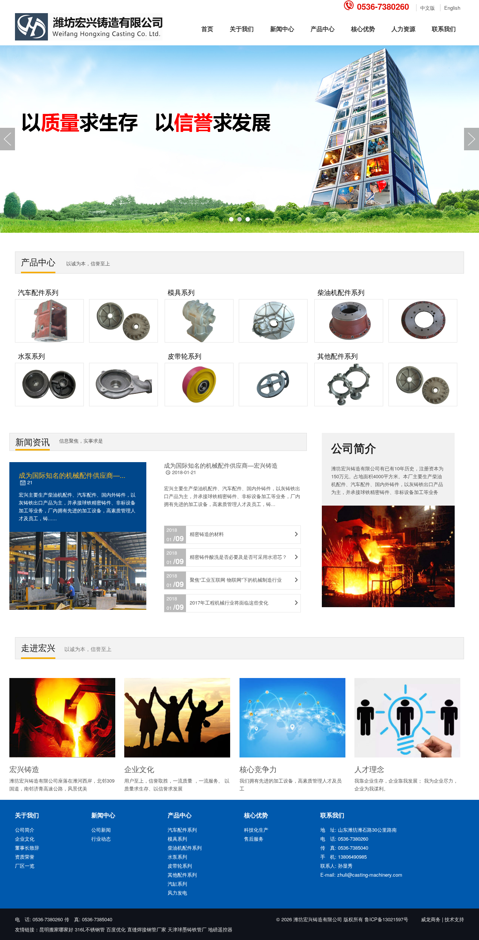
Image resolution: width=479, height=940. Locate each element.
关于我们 (242, 28)
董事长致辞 (27, 847)
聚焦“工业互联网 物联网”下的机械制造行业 (236, 579)
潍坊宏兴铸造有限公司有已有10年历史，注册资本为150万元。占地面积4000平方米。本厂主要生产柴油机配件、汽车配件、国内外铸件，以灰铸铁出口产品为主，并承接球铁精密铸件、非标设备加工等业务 (387, 480)
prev (7, 139)
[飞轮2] (125, 340)
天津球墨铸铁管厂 (187, 929)
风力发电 (177, 892)
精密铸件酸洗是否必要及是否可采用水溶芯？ (238, 556)
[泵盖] (52, 404)
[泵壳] (125, 404)
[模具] (202, 340)
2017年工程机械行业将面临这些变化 (229, 602)
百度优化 (116, 929)
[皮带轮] (202, 404)
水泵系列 (31, 356)
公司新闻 (101, 829)
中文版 (427, 7)
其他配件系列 (337, 356)
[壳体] (351, 340)
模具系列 (181, 292)
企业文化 (24, 838)
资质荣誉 (24, 856)
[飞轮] (424, 404)
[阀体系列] (351, 404)
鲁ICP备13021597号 (386, 919)
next (471, 139)
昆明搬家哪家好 (56, 929)
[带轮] (275, 404)
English (452, 7)
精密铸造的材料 (207, 533)
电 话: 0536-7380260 (39, 919)
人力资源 (403, 28)
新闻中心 (282, 28)
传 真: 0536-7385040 (88, 919)
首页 (207, 28)
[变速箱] (52, 340)
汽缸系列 (177, 883)
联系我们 (444, 28)
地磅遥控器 (220, 929)
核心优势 (363, 28)
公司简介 (24, 829)
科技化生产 (256, 829)
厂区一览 (24, 865)
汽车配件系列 (38, 292)
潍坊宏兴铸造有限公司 (317, 919)
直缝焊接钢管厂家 (146, 929)
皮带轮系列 (184, 356)
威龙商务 (430, 919)
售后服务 (253, 838)
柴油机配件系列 (340, 292)
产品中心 (323, 28)
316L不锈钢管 (90, 929)
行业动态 (101, 838)
